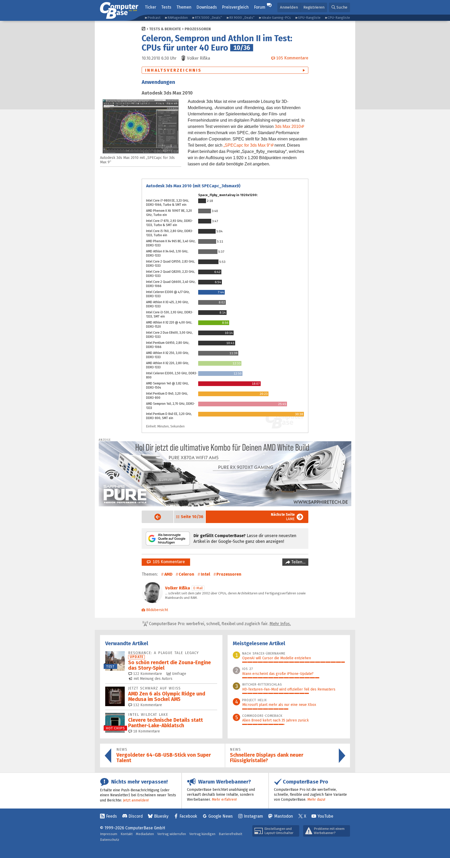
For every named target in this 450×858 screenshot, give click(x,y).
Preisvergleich (235, 7)
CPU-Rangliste (339, 18)
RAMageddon (177, 18)
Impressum (108, 834)
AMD (168, 574)
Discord (135, 816)
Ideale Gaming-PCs (276, 18)
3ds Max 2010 (288, 126)
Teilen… (297, 561)
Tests (166, 7)
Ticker (150, 7)
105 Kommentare (168, 561)
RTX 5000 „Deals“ (208, 18)
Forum (259, 7)
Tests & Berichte (165, 29)
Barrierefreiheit (230, 834)
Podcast (153, 18)
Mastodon (283, 816)
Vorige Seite (153, 517)
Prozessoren (198, 29)
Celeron (186, 574)
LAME (283, 516)
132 (147, 705)
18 (146, 731)
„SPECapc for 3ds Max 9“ (246, 145)
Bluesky (161, 816)
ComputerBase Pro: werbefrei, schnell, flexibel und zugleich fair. (219, 623)
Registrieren (313, 7)
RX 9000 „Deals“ (241, 18)
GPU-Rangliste (309, 18)
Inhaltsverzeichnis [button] (173, 70)
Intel (205, 574)
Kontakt (127, 834)
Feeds (111, 816)
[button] (339, 7)
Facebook (188, 816)
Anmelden (289, 7)
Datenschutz (109, 840)
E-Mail (198, 588)
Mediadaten (145, 834)
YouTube (325, 816)
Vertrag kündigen (202, 834)
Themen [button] (183, 7)
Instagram (253, 816)
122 (147, 674)
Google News (220, 816)
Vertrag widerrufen (171, 834)
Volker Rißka (177, 588)
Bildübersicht (157, 610)
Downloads (206, 7)
